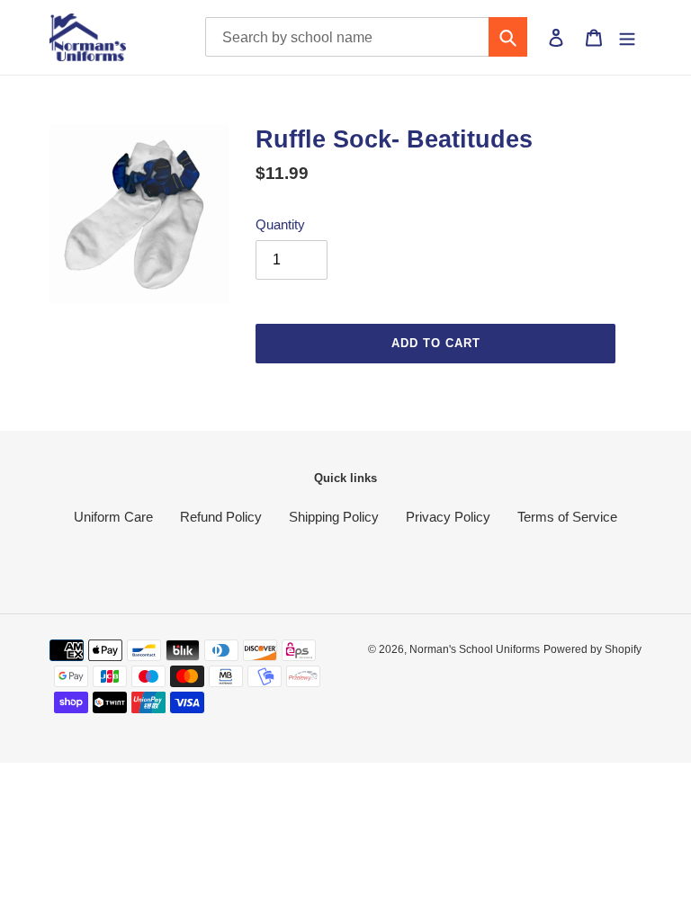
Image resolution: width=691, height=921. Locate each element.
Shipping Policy (334, 516)
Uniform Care (113, 516)
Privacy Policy (448, 516)
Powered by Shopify (592, 649)
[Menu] (627, 37)
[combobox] (366, 37)
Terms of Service (567, 516)
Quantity (280, 224)
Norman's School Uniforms (474, 649)
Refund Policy (221, 516)
